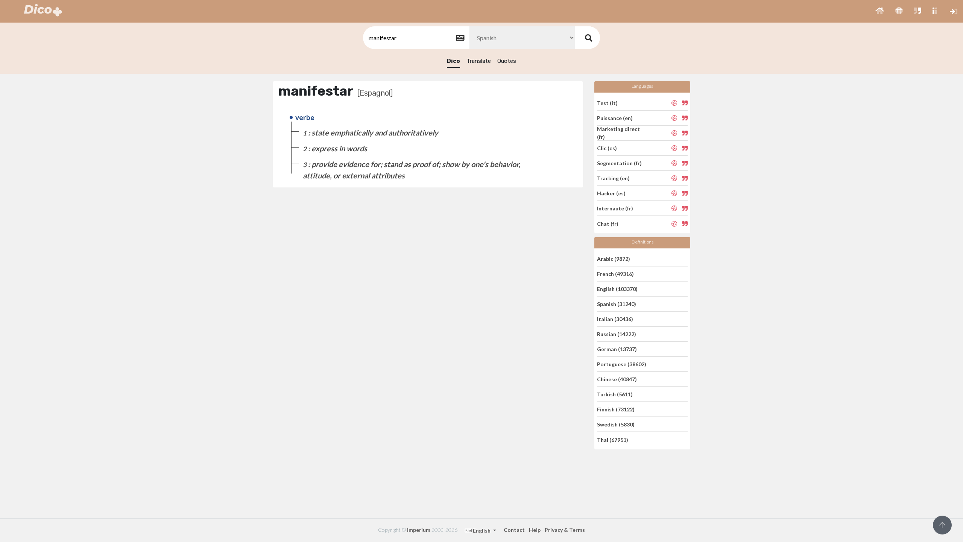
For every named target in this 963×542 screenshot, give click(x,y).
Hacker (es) (611, 193)
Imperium (418, 530)
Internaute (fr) (615, 208)
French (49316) (615, 274)
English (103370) (617, 289)
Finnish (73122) (616, 409)
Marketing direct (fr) (618, 133)
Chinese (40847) (617, 379)
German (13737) (617, 349)
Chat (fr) (607, 223)
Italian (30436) (615, 319)
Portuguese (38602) (621, 364)
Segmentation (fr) (619, 163)
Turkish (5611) (615, 394)
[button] (880, 11)
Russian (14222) (616, 334)
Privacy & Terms (565, 530)
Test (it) (607, 102)
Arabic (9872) (613, 258)
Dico (453, 61)
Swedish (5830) (616, 424)
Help (535, 530)
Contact (514, 530)
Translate (478, 61)
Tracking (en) (613, 178)
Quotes (506, 61)
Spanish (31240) (616, 304)
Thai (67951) (612, 439)
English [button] (482, 530)
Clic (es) (607, 148)
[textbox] (415, 38)
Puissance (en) (615, 118)
